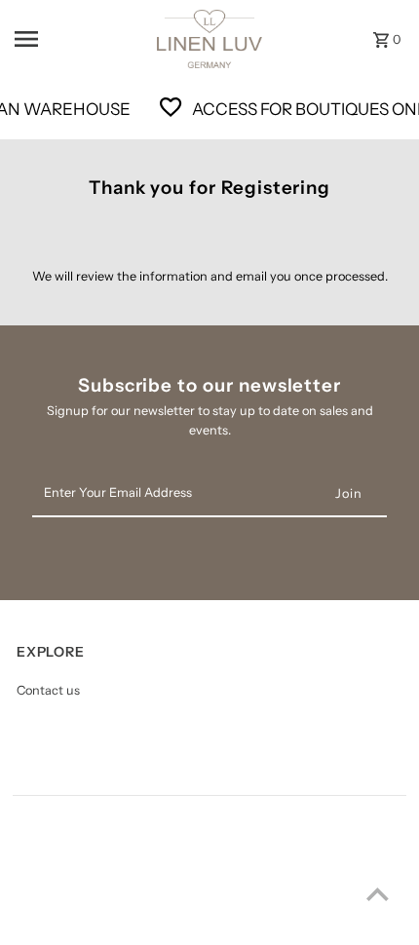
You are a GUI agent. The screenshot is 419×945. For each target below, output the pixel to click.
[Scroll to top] (378, 894)
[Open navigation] (69, 39)
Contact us (48, 690)
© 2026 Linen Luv (64, 925)
